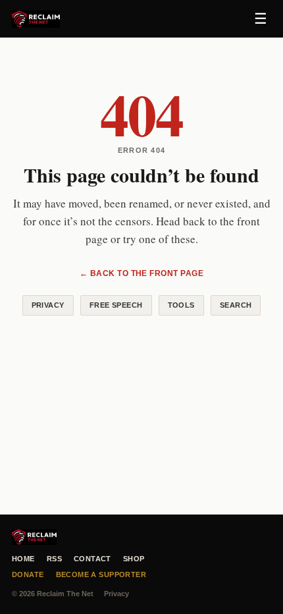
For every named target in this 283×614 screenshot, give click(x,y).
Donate (28, 574)
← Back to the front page (142, 273)
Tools (181, 305)
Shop (134, 559)
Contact (92, 559)
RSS (54, 559)
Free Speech (116, 305)
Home (23, 559)
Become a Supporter (101, 574)
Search (236, 305)
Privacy (48, 305)
